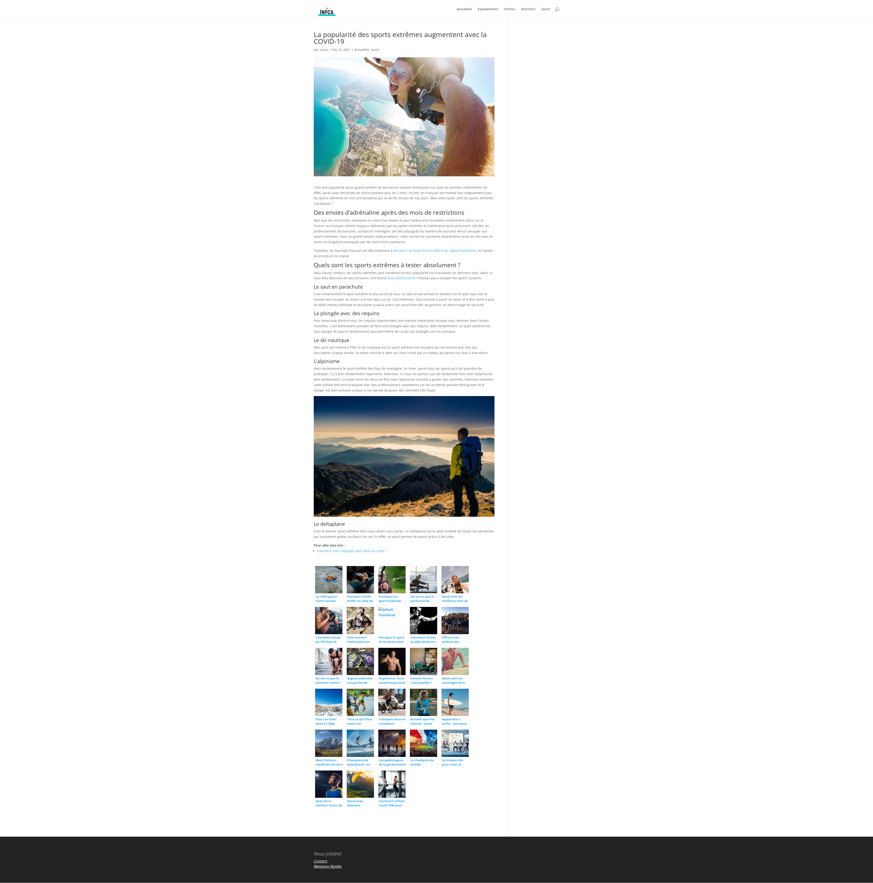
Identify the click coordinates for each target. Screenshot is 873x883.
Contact (320, 861)
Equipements (488, 9)
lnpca (324, 49)
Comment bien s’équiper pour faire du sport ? (352, 551)
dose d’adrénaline (401, 278)
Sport (546, 9)
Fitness (509, 9)
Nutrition (528, 9)
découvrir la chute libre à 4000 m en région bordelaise (434, 250)
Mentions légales (328, 866)
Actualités (464, 9)
